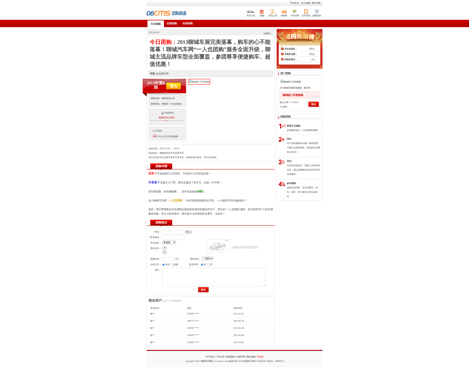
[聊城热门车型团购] (291, 80)
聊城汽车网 (206, 361)
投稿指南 (230, 356)
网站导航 (316, 3)
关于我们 (210, 356)
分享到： (268, 33)
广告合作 (220, 356)
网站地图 (251, 356)
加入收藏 (305, 3)
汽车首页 (294, 3)
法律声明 (240, 356)
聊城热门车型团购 (293, 95)
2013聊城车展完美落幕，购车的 (295, 88)
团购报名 (161, 222)
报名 (174, 86)
